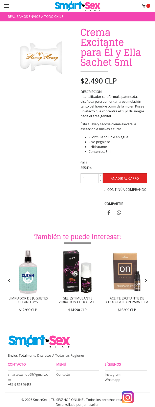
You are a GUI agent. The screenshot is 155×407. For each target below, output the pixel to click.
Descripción (91, 92)
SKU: (84, 163)
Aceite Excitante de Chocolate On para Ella (127, 300)
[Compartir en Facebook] (109, 213)
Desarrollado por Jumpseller (77, 404)
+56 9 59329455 (19, 384)
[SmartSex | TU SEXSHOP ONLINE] (77, 6)
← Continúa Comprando (125, 189)
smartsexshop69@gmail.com (28, 377)
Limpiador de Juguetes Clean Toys (28, 300)
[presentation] (9, 280)
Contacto (63, 374)
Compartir (114, 203)
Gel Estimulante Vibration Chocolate (77, 300)
